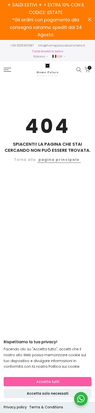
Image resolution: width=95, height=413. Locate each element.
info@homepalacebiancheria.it (61, 45)
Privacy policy (15, 407)
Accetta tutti (47, 381)
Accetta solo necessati (47, 393)
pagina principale (59, 159)
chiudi (89, 19)
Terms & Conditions (46, 407)
